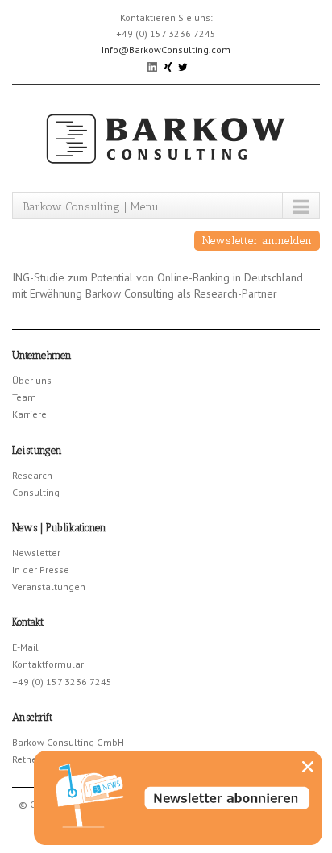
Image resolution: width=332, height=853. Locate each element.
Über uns (32, 380)
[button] (308, 767)
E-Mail (25, 647)
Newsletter (36, 553)
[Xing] (169, 66)
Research (32, 475)
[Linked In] (153, 66)
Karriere (29, 414)
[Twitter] (183, 66)
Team (24, 397)
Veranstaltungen (48, 586)
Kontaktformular (48, 664)
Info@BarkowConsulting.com (166, 50)
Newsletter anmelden (257, 241)
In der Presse (40, 570)
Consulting (36, 492)
